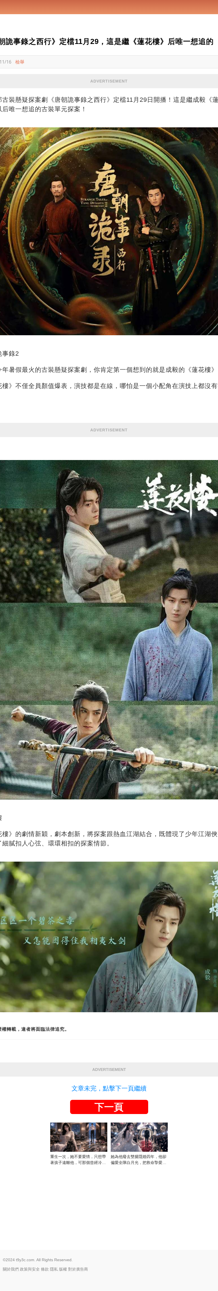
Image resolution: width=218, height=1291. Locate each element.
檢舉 (19, 62)
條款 (45, 1269)
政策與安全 (30, 1269)
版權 (63, 1269)
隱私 (54, 1269)
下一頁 (109, 1107)
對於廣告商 (78, 1269)
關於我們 (11, 1269)
